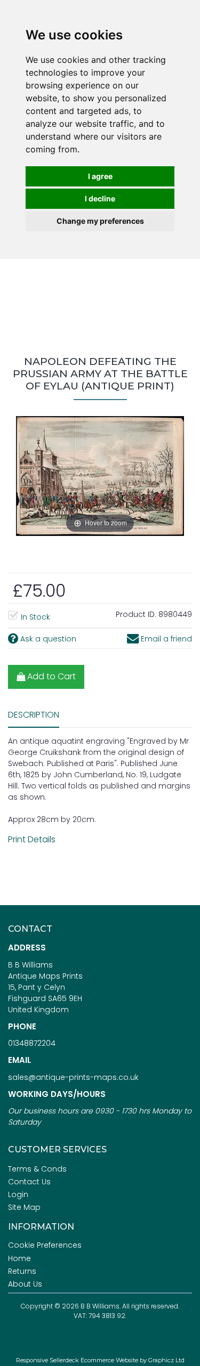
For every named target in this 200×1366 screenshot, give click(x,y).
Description (33, 715)
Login (18, 1194)
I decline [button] (100, 198)
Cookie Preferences (45, 1245)
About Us (25, 1284)
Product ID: (136, 614)
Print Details (31, 839)
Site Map (24, 1207)
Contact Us (29, 1181)
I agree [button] (100, 176)
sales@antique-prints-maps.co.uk (73, 1077)
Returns (22, 1271)
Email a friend (165, 638)
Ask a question (47, 638)
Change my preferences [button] (100, 220)
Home (19, 1258)
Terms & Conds (37, 1169)
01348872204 (31, 1043)
